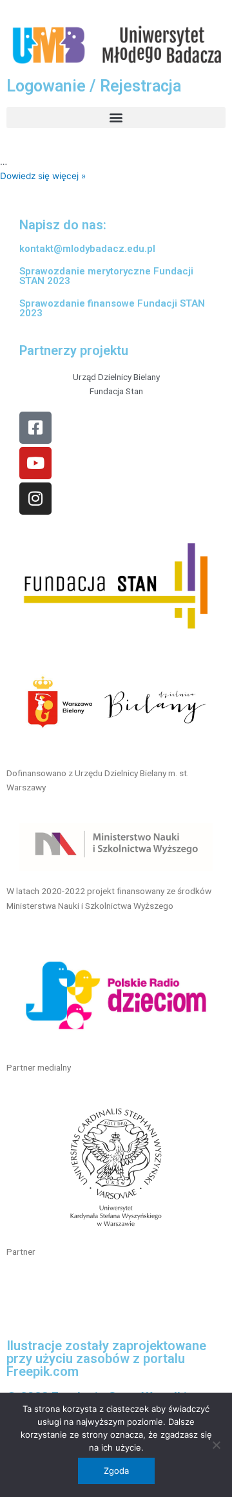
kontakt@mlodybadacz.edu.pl (87, 248)
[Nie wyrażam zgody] (215, 1444)
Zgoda (116, 1470)
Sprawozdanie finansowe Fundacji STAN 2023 (112, 308)
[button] (116, 117)
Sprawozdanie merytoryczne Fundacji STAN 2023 (106, 276)
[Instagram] (35, 498)
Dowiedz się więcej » (43, 176)
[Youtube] (35, 463)
